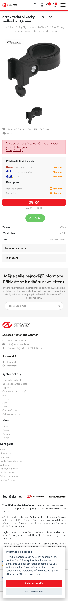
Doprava (6, 387)
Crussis (5, 398)
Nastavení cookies (34, 591)
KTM (4, 406)
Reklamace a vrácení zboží (15, 383)
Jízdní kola (4, 457)
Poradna (6, 433)
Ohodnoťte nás (9, 410)
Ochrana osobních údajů (14, 391)
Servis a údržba (7, 480)
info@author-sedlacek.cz (19, 344)
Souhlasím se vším (34, 583)
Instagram (12, 365)
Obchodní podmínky (12, 379)
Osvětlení (41, 27)
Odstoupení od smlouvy (14, 414)
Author (5, 395)
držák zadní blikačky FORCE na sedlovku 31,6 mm (34, 30)
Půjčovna (6, 429)
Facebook (11, 361)
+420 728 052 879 (16, 340)
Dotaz (38, 218)
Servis (5, 426)
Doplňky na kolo (26, 27)
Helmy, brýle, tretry (9, 468)
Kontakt (6, 437)
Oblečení (4, 464)
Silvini (5, 402)
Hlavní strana (9, 27)
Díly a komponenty (9, 476)
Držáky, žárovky (56, 27)
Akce (2, 449)
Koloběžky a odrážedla (11, 461)
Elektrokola (5, 453)
